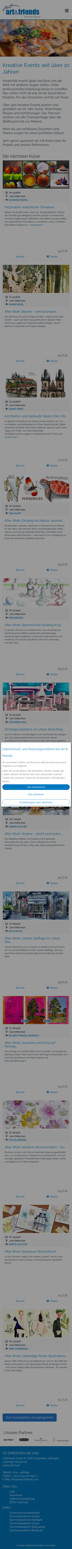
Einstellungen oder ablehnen (36, 802)
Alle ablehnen (36, 794)
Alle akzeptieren (36, 787)
